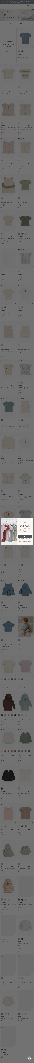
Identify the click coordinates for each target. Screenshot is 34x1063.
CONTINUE (25, 536)
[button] (29, 1058)
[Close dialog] (32, 519)
